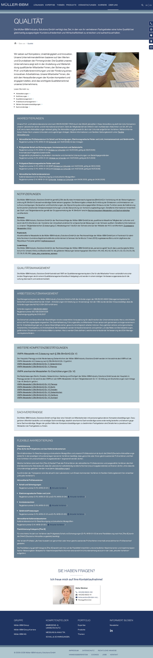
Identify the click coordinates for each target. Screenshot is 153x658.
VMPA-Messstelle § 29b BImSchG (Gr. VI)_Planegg (37, 384)
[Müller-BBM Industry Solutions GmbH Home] (14, 4)
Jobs (104, 654)
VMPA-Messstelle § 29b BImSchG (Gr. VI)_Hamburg (37, 395)
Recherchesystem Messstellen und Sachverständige (109, 210)
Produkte (71, 5)
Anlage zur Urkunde (57, 150)
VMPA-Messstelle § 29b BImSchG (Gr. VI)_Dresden (37, 389)
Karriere (102, 5)
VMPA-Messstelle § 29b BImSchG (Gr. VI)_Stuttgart (37, 397)
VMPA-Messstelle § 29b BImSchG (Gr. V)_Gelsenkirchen (39, 363)
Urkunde (52, 142)
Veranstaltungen (87, 5)
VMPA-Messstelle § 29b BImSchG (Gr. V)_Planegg (37, 366)
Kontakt (114, 654)
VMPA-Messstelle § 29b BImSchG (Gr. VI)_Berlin (36, 387)
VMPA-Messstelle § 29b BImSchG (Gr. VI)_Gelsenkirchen (39, 392)
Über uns (113, 5)
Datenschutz (88, 650)
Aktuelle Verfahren (59, 488)
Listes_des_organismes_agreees (44, 253)
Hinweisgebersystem (78, 654)
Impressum (74, 650)
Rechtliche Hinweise (107, 650)
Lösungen (39, 5)
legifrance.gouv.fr (48, 240)
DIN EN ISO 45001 (40, 309)
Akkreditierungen (62, 468)
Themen (61, 5)
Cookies (95, 654)
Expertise (50, 5)
